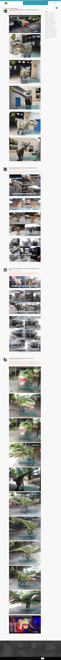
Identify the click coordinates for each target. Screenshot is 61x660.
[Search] (50, 3)
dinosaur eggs (51, 19)
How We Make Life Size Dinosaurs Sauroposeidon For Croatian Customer (24, 646)
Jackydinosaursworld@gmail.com (47, 0)
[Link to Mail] (53, 3)
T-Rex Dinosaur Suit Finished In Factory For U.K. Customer (21, 358)
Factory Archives (16, 359)
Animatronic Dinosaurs (52, 14)
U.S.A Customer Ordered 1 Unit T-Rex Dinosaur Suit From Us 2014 (23, 167)
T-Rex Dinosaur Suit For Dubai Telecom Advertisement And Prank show (24, 9)
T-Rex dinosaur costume (17, 362)
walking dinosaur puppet (54, 35)
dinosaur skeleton (54, 23)
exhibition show (32, 364)
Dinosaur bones (49, 18)
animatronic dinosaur (47, 14)
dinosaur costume (53, 18)
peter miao (20, 359)
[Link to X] (54, 3)
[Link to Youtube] (55, 3)
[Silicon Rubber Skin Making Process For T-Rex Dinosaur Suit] (5, 169)
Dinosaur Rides (46, 23)
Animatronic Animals (6, 645)
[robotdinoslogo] (6, 3)
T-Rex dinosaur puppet (23, 274)
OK (42, 658)
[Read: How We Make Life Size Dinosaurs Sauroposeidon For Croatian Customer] (18, 645)
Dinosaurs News (34, 645)
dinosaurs (50, 23)
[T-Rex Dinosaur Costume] (5, 11)
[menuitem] (25, 3)
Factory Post (34, 647)
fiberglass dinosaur (54, 27)
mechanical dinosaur (47, 31)
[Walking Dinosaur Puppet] (5, 359)
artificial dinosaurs (51, 15)
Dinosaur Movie (34, 644)
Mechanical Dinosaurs (52, 31)
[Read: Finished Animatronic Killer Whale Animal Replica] (18, 652)
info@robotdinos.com (51, 646)
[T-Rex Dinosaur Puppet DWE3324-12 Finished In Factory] (5, 270)
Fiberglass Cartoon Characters (48, 27)
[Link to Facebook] (56, 3)
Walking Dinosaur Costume (48, 35)
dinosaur (46, 18)
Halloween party (33, 362)
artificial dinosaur (47, 15)
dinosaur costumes (47, 19)
